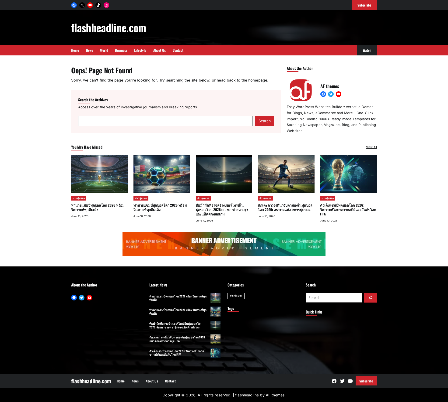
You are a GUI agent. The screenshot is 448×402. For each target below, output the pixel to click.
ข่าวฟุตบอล (79, 198)
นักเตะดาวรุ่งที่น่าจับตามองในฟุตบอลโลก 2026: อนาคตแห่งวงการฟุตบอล (285, 207)
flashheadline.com (108, 27)
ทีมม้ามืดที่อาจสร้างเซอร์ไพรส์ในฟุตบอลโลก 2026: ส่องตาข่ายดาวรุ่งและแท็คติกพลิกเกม (222, 209)
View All (371, 147)
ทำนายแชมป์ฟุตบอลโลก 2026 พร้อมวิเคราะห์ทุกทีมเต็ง (98, 207)
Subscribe (366, 380)
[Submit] (370, 298)
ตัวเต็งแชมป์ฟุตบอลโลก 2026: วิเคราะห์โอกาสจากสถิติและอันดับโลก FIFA (348, 209)
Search (265, 121)
